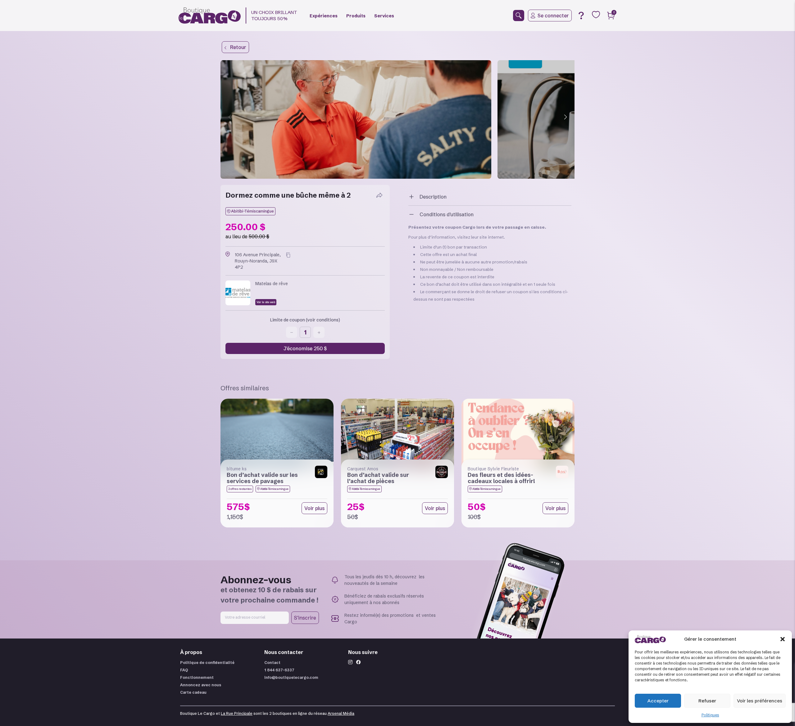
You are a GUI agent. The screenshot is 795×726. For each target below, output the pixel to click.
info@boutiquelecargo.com (291, 677)
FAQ (184, 670)
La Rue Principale (236, 713)
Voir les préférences (759, 701)
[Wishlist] (596, 14)
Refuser (707, 701)
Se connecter (553, 15)
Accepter (658, 701)
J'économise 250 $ (305, 348)
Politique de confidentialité (207, 662)
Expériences (324, 16)
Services (384, 16)
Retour (236, 47)
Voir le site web (266, 302)
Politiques (710, 715)
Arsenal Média (341, 713)
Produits (356, 16)
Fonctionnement (197, 677)
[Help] (581, 15)
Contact (272, 662)
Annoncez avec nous (200, 685)
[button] (782, 639)
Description (433, 197)
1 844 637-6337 (279, 670)
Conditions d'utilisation (447, 214)
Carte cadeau (193, 692)
